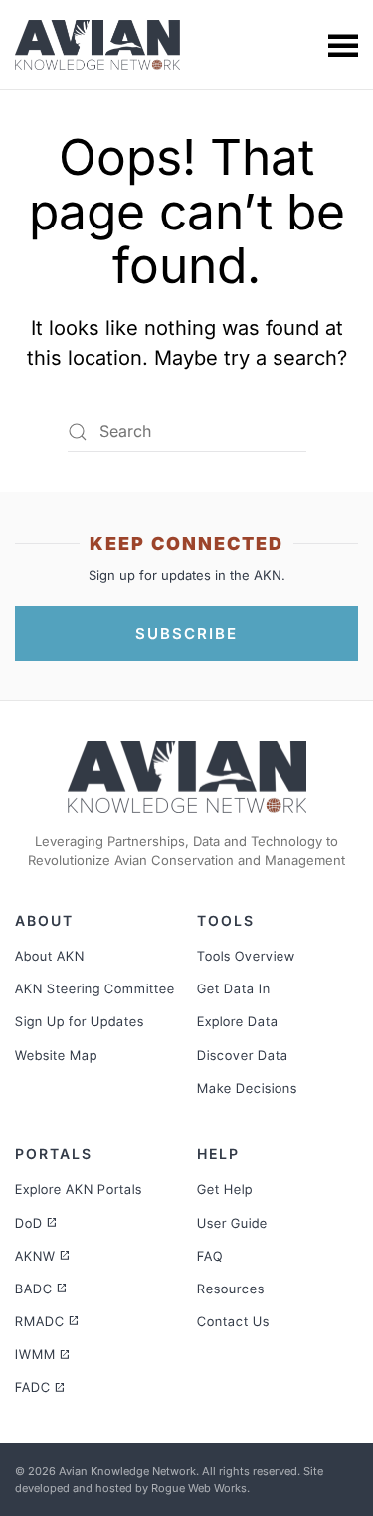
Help (218, 1153)
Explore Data (238, 1021)
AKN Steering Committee (95, 988)
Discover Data (242, 1055)
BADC (41, 1288)
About (44, 920)
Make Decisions (247, 1088)
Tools (226, 920)
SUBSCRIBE (186, 633)
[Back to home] (100, 44)
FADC (40, 1387)
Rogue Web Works (199, 1488)
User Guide (232, 1223)
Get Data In (234, 988)
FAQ (210, 1256)
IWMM (43, 1354)
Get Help (225, 1189)
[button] (343, 44)
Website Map (56, 1055)
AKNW (43, 1256)
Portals (54, 1153)
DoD (36, 1223)
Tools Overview (246, 956)
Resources (231, 1288)
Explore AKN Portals (78, 1189)
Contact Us (233, 1321)
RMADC (47, 1321)
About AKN (50, 956)
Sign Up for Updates (79, 1021)
